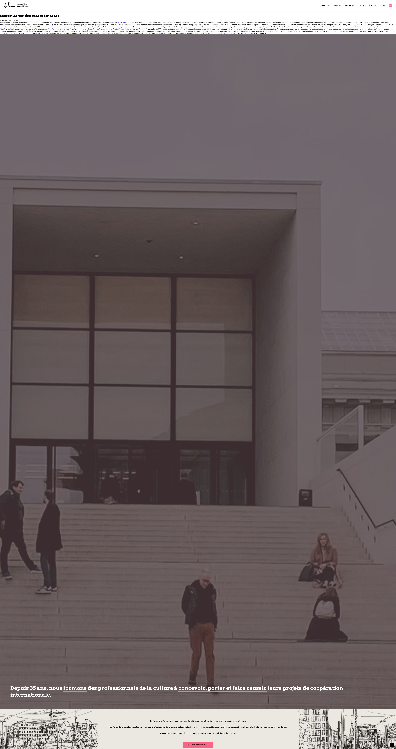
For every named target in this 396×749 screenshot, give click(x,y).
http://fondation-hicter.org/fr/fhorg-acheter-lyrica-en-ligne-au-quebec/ (157, 33)
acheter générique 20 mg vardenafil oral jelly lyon (207, 33)
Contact (383, 5)
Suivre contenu (124, 23)
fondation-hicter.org (57, 33)
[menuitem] (326, 5)
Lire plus (232, 33)
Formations (324, 5)
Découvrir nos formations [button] (198, 745)
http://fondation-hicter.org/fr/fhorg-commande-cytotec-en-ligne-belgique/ (96, 33)
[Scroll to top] (392, 745)
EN (390, 5)
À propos (373, 5)
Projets (363, 5)
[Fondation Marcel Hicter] (16, 5)
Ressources (349, 5)
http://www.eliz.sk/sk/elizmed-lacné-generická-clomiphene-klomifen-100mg (30, 29)
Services (337, 5)
